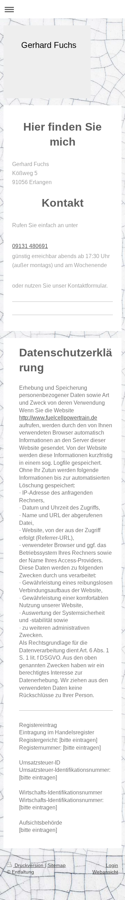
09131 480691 (30, 246)
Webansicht (105, 872)
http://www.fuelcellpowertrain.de (58, 418)
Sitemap (57, 865)
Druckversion (29, 865)
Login (112, 865)
